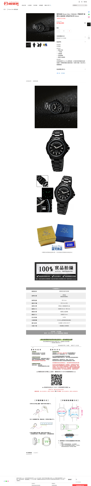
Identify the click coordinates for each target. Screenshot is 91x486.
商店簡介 (33, 483)
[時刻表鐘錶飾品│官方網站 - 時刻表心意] (11, 3)
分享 (59, 73)
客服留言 (53, 483)
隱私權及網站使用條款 (36, 485)
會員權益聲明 (54, 485)
